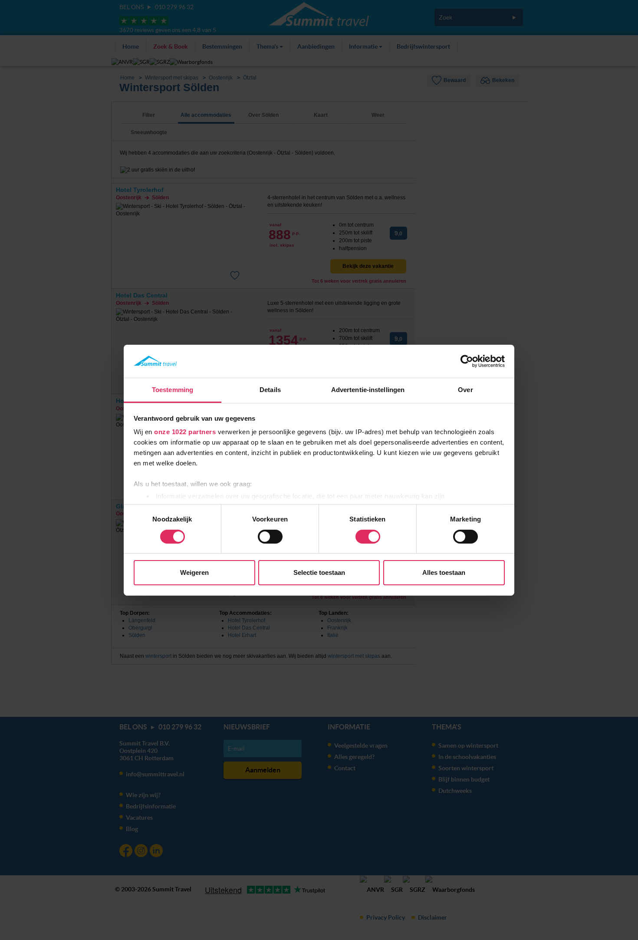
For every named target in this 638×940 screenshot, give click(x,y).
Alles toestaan (443, 572)
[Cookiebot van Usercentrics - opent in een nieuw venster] (467, 361)
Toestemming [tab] (172, 389)
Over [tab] (465, 389)
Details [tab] (270, 389)
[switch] (270, 537)
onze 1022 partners (185, 431)
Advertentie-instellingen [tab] (368, 389)
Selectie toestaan (319, 572)
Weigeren (194, 572)
